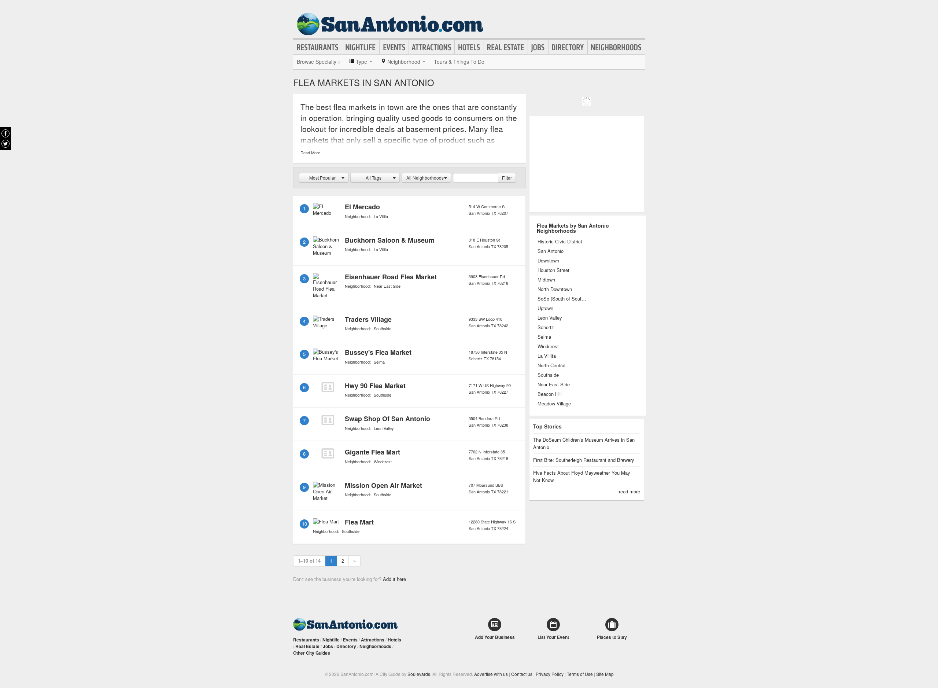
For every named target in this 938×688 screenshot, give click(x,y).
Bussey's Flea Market (378, 352)
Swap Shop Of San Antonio (387, 418)
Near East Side (387, 286)
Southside (382, 328)
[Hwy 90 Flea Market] (327, 387)
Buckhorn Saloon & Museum (390, 240)
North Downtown (555, 289)
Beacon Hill (550, 394)
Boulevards (418, 674)
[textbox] (475, 178)
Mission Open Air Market (383, 485)
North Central (551, 365)
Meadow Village (554, 403)
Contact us (521, 674)
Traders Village (368, 319)
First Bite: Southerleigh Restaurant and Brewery (583, 459)
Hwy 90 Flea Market (375, 385)
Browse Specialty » (319, 61)
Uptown (545, 308)
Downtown (548, 261)
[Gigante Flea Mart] (327, 453)
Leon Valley (384, 428)
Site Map (605, 674)
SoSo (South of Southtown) (562, 299)
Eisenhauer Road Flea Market (391, 277)
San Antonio (551, 251)
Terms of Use (580, 674)
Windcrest (383, 461)
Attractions (431, 47)
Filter (507, 177)
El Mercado (362, 206)
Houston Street (553, 270)
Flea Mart (359, 522)
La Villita (381, 216)
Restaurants (317, 47)
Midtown (546, 280)
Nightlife (360, 47)
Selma (379, 362)
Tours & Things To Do (459, 61)
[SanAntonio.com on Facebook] (5, 133)
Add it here (394, 578)
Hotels (469, 47)
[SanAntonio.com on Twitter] (5, 144)
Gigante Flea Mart (372, 452)
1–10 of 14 (309, 560)
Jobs (538, 47)
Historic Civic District (560, 241)
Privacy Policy (550, 674)
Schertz (546, 327)
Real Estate (506, 47)
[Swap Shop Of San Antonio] (327, 420)
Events (394, 47)
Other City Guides (311, 653)
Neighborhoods (616, 47)
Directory (568, 47)
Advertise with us (491, 674)
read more (629, 491)
